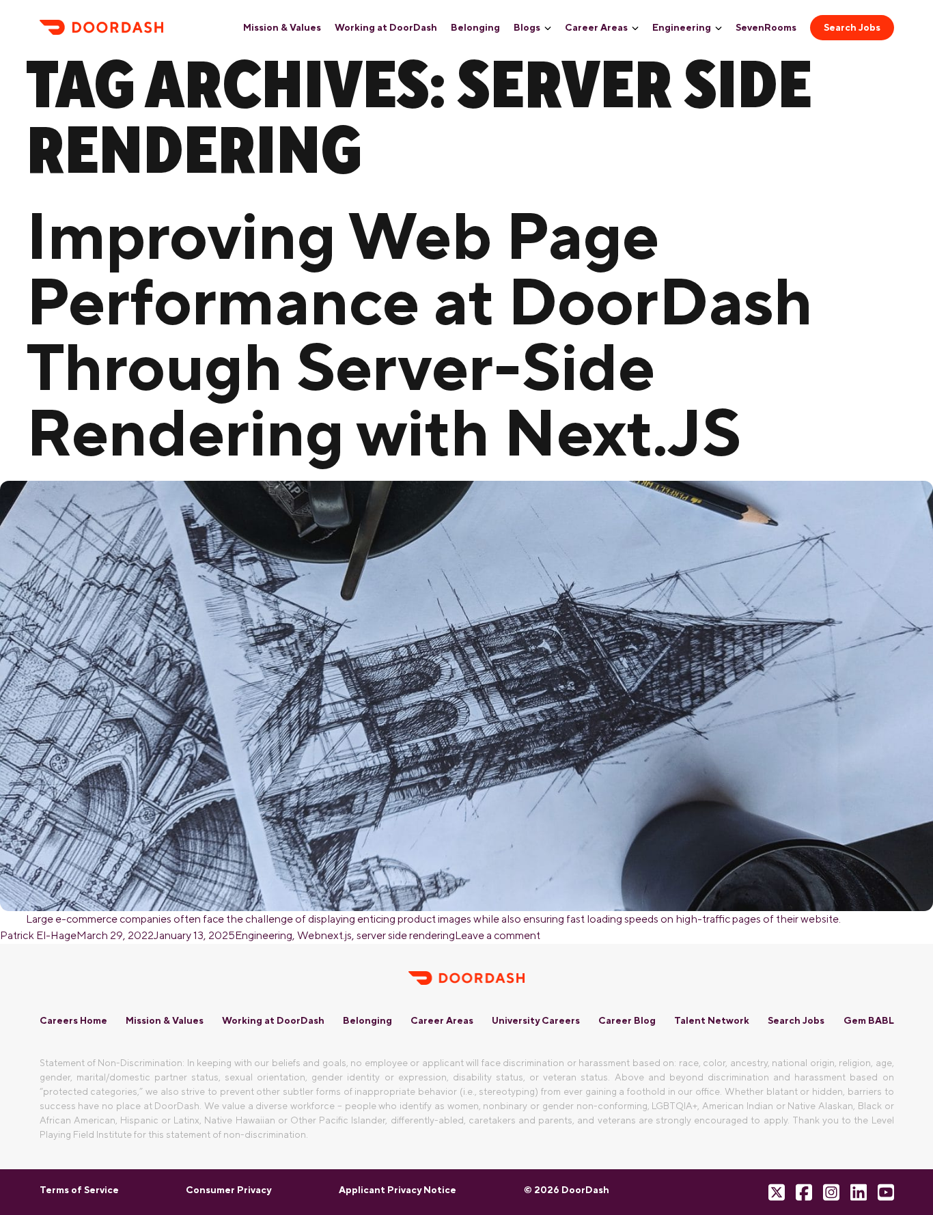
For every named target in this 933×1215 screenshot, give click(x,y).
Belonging (475, 27)
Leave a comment (497, 935)
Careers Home (73, 1020)
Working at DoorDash (386, 27)
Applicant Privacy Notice (397, 1189)
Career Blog (627, 1020)
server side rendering (406, 935)
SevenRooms (766, 27)
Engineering (681, 27)
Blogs (527, 27)
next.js (336, 935)
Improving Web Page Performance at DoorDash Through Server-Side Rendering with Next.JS (419, 333)
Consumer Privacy (228, 1189)
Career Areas (596, 27)
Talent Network (711, 1020)
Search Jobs (852, 27)
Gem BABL (869, 1020)
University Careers (536, 1020)
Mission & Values (282, 27)
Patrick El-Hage (38, 935)
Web (309, 935)
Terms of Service (79, 1189)
